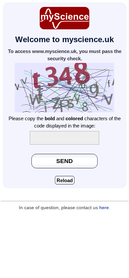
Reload (65, 180)
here (104, 207)
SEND (64, 160)
